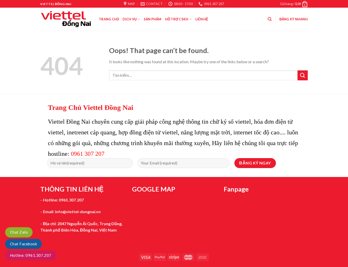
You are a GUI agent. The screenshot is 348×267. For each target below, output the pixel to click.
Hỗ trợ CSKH (177, 19)
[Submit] (303, 75)
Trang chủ (109, 19)
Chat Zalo (19, 232)
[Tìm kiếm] (270, 19)
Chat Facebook (23, 243)
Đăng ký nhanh (293, 19)
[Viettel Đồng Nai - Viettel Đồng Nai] (65, 19)
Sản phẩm (153, 19)
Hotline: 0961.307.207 (30, 255)
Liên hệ (201, 19)
